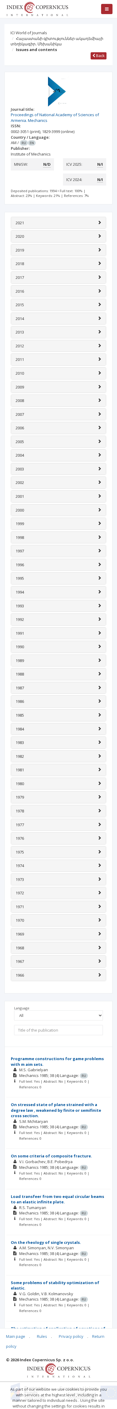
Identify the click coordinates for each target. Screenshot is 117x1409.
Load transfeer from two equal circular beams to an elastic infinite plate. (57, 1199)
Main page (15, 1336)
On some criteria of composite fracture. (51, 1156)
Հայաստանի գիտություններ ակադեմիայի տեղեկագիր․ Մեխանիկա (56, 41)
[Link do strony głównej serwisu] (37, 8)
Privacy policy (71, 1336)
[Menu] (106, 9)
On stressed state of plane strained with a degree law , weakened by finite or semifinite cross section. (56, 1110)
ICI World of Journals (28, 32)
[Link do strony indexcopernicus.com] (58, 1370)
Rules (42, 1336)
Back (100, 55)
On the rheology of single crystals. (46, 1242)
